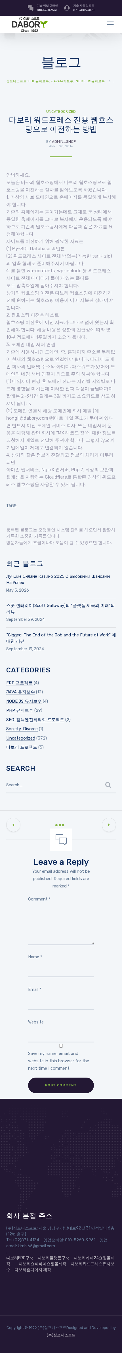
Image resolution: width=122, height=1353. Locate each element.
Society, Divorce (22, 728)
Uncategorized (61, 111)
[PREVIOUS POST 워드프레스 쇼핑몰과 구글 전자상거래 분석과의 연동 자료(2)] (13, 825)
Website (36, 1022)
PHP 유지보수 (19, 710)
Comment (39, 899)
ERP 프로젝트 (19, 682)
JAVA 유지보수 (20, 691)
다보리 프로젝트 (21, 747)
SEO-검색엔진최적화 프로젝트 (35, 719)
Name (35, 956)
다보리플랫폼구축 (54, 1258)
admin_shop (64, 141)
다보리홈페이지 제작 (32, 1269)
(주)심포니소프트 (61, 1335)
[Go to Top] (110, 1340)
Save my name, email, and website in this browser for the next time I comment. (58, 1061)
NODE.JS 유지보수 (24, 701)
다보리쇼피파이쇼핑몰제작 (42, 1263)
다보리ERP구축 (19, 1258)
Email (34, 989)
